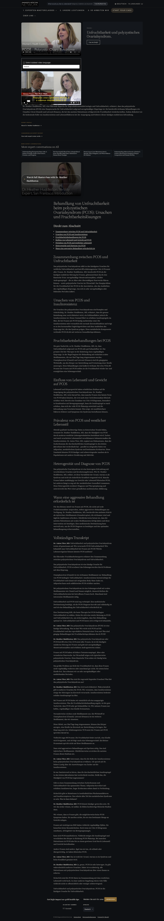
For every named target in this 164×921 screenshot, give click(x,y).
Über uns (28, 16)
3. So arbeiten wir (98, 10)
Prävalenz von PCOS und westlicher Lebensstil (74, 243)
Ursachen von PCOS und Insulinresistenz (72, 234)
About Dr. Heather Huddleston (31, 125)
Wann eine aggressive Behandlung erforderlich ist (75, 248)
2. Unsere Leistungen (72, 10)
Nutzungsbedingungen (89, 917)
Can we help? (93, 42)
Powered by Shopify (103, 917)
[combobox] (77, 4)
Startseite (89, 28)
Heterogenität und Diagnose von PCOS (71, 245)
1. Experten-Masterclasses (39, 10)
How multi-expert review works (31, 136)
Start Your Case (122, 10)
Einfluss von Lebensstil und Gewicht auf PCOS (73, 240)
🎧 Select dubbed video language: (37, 63)
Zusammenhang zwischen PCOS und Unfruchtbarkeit (76, 231)
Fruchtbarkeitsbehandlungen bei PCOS (71, 237)
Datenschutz (77, 917)
